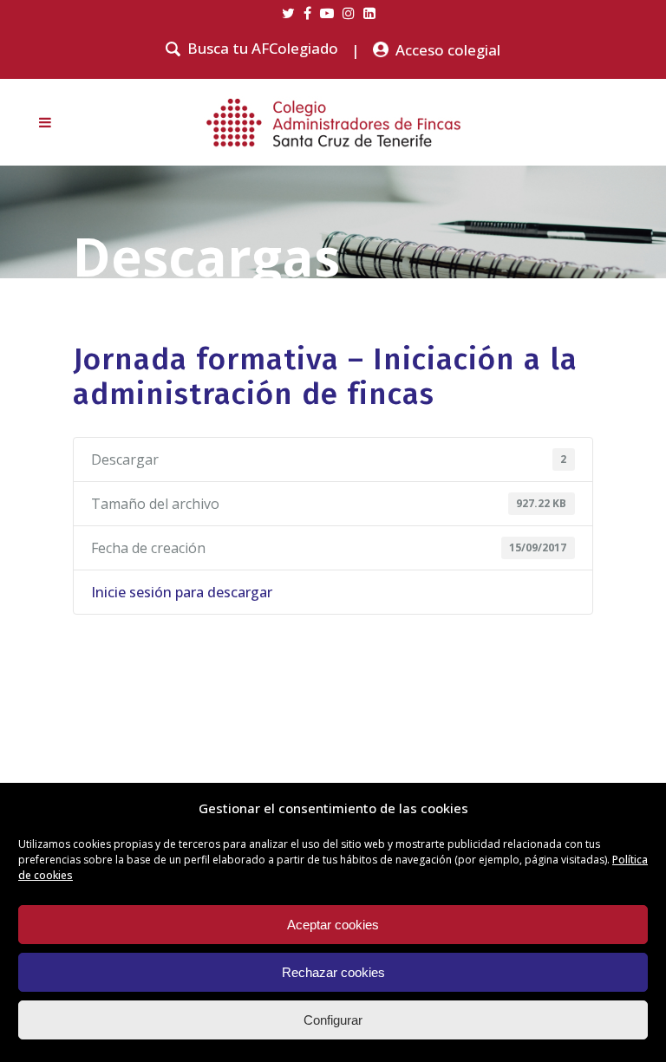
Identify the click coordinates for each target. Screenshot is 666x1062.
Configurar (333, 1020)
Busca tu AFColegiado (262, 48)
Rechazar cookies (333, 972)
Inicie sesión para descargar (181, 592)
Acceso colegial (447, 50)
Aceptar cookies (333, 924)
